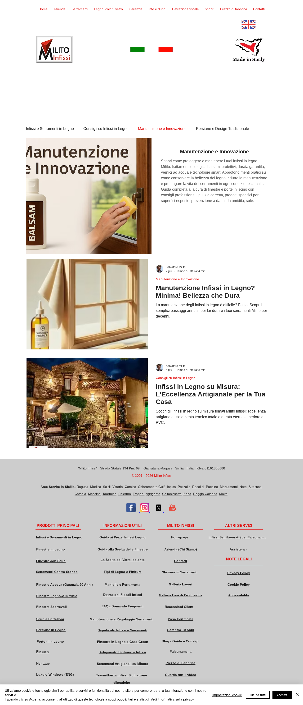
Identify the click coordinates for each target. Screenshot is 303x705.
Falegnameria (181, 651)
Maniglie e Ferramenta (122, 584)
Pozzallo (184, 487)
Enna (187, 494)
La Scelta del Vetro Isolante (123, 560)
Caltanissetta (172, 494)
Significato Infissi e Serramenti (122, 630)
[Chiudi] (297, 694)
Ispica (171, 487)
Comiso (130, 487)
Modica (95, 487)
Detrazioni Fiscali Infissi (122, 595)
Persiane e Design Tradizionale (222, 129)
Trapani (138, 494)
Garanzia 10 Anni (180, 630)
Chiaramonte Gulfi (151, 487)
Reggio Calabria (205, 494)
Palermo (124, 494)
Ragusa (82, 487)
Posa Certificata (180, 619)
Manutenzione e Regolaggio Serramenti (121, 619)
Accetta (282, 694)
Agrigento (153, 494)
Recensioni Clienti (179, 607)
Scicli (107, 487)
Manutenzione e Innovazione (162, 129)
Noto (243, 487)
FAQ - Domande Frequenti (122, 606)
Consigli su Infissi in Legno (106, 129)
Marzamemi (229, 487)
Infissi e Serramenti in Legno (50, 129)
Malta (223, 494)
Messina (94, 494)
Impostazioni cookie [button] (227, 694)
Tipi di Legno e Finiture (123, 572)
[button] (79, 9)
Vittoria (117, 487)
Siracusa (255, 487)
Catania (80, 494)
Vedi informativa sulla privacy (172, 699)
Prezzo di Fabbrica (181, 663)
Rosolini (198, 487)
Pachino (212, 487)
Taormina (109, 494)
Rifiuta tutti (258, 694)
